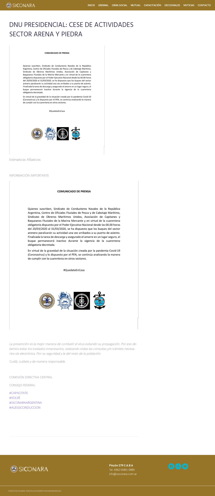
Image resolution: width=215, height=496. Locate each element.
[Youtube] (185, 466)
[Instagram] (178, 466)
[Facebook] (171, 466)
